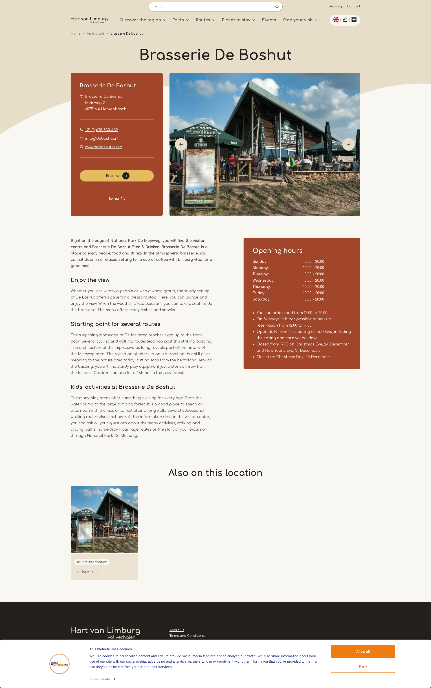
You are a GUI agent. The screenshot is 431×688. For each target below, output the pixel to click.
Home (75, 33)
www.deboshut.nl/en (103, 147)
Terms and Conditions (187, 635)
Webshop (336, 6)
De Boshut (86, 571)
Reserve (113, 176)
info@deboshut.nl (101, 139)
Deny (363, 666)
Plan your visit (298, 20)
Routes (203, 20)
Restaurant (95, 33)
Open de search (277, 6)
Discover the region (140, 20)
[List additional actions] (335, 19)
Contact (353, 6)
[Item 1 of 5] (264, 144)
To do (178, 20)
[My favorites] (345, 20)
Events (269, 20)
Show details (99, 679)
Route (114, 199)
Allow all (363, 651)
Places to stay (236, 20)
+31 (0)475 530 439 (101, 130)
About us (176, 630)
